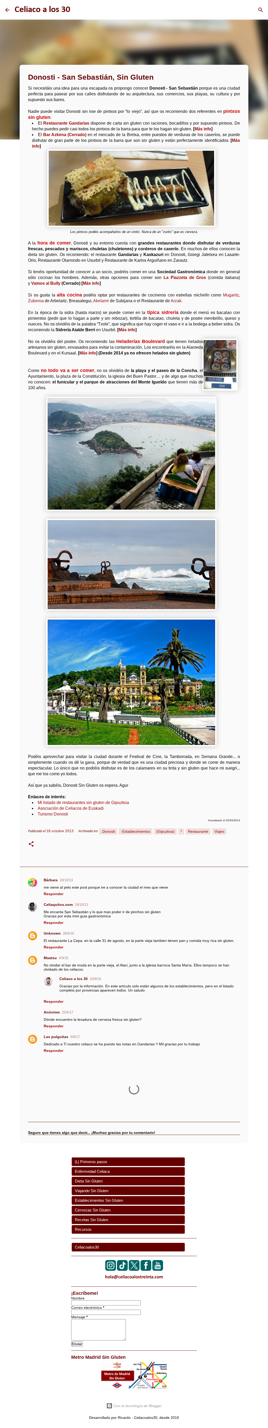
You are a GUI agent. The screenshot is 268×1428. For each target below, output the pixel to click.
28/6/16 (68, 933)
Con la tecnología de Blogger (137, 1406)
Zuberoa (36, 301)
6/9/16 (63, 958)
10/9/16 (95, 979)
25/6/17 (67, 1012)
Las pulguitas (56, 1037)
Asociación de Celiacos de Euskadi (71, 808)
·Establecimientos (135, 831)
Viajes (219, 831)
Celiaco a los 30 (42, 9)
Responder (53, 894)
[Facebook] (146, 1269)
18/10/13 (66, 880)
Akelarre (101, 301)
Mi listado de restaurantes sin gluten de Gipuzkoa (83, 802)
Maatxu (50, 958)
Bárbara (51, 880)
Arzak (176, 301)
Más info (202, 129)
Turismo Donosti (53, 814)
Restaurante (198, 831)
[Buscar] (261, 10)
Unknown (52, 933)
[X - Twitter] (134, 1269)
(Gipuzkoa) (165, 831)
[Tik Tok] (122, 1269)
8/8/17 (75, 1037)
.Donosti (108, 831)
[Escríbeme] (134, 1280)
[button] (31, 845)
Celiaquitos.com (58, 904)
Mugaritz (231, 295)
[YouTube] (157, 1269)
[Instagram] (110, 1269)
